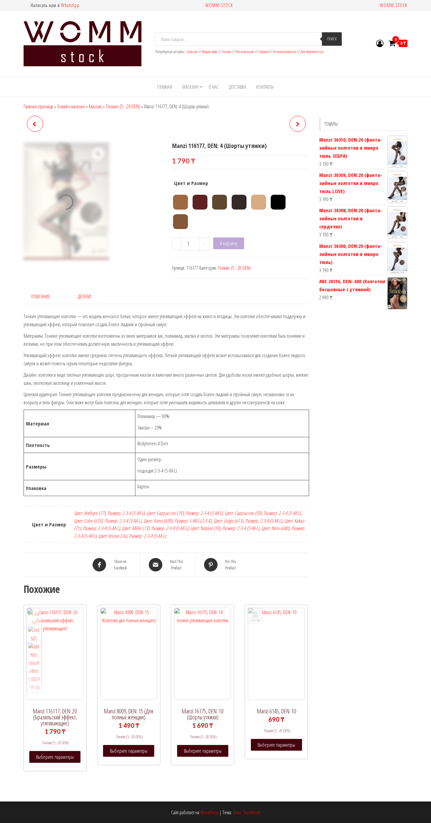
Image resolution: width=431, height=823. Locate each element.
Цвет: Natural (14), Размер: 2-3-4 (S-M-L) (224, 528)
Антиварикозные (284, 51)
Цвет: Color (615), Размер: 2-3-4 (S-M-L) (107, 520)
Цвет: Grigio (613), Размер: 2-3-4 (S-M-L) (247, 520)
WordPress (209, 812)
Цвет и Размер (191, 183)
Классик (95, 106)
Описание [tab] (40, 296)
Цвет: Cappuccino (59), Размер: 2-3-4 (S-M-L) (263, 513)
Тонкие (226, 51)
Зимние (192, 51)
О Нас (213, 86)
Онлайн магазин (71, 106)
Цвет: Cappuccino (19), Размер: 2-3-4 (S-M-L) (184, 513)
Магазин (190, 86)
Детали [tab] (84, 296)
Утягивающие (244, 51)
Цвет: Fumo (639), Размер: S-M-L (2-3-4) (177, 520)
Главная (164, 86)
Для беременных (312, 51)
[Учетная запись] (380, 43)
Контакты (265, 86)
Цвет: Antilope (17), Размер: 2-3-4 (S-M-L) (109, 513)
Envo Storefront (246, 812)
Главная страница (38, 106)
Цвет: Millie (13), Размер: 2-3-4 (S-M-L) (155, 528)
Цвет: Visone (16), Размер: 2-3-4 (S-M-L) (132, 535)
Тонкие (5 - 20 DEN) (123, 106)
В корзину (228, 243)
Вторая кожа (210, 51)
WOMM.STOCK (219, 5)
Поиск (332, 39)
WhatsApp (70, 5)
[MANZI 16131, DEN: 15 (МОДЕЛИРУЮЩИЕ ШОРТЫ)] (298, 124)
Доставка (237, 86)
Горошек (263, 51)
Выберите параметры (55, 756)
